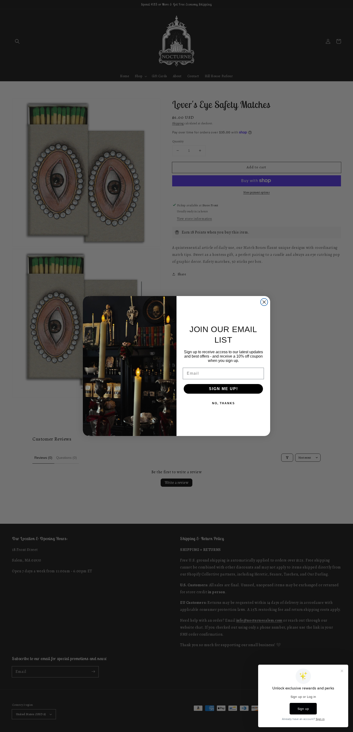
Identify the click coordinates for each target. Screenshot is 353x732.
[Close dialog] (264, 302)
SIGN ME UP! (223, 389)
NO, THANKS (223, 403)
